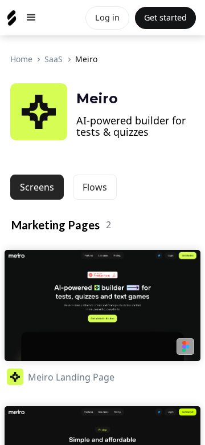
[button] (31, 18)
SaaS (53, 59)
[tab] (37, 187)
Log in (107, 17)
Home (21, 59)
